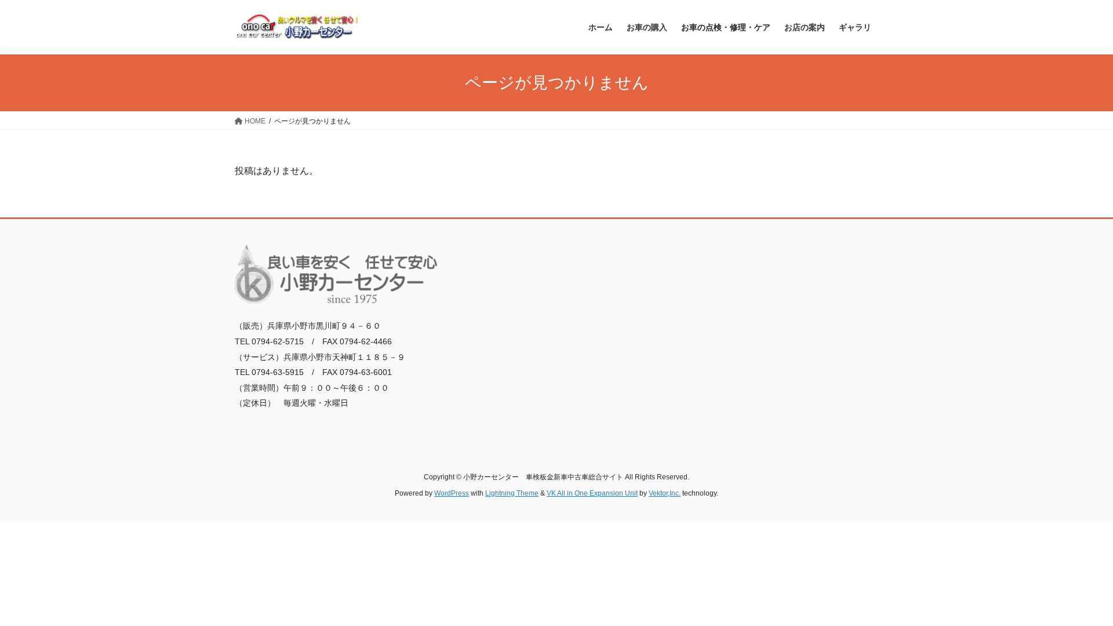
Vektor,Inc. (665, 493)
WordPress (451, 493)
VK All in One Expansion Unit (592, 493)
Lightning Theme (512, 493)
